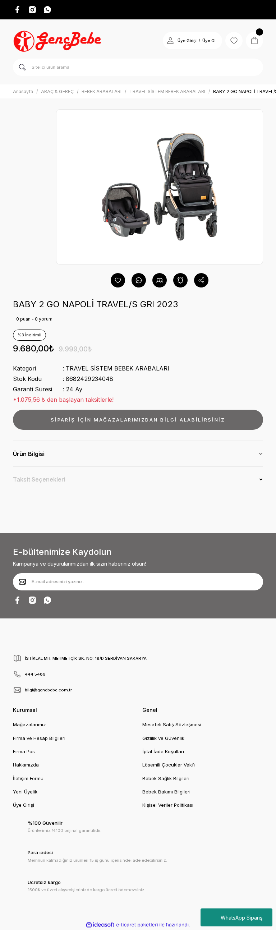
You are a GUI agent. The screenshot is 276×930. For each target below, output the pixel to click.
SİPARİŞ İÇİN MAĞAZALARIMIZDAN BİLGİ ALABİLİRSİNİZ (138, 420)
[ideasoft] (100, 925)
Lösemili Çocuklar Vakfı (168, 765)
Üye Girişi (187, 40)
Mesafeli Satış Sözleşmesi (171, 724)
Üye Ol (209, 40)
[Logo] (58, 40)
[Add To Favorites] (118, 280)
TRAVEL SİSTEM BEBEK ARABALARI (117, 368)
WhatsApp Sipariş (241, 918)
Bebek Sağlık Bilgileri (165, 778)
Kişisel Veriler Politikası (167, 805)
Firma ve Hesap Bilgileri (39, 738)
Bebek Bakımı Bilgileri (166, 792)
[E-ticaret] (137, 925)
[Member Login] (170, 40)
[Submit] (22, 581)
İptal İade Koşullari (163, 751)
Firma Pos (24, 751)
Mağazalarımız (29, 724)
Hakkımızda (26, 765)
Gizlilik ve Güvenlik (163, 738)
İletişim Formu (28, 778)
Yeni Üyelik (25, 792)
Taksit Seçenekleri (39, 479)
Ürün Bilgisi (29, 453)
